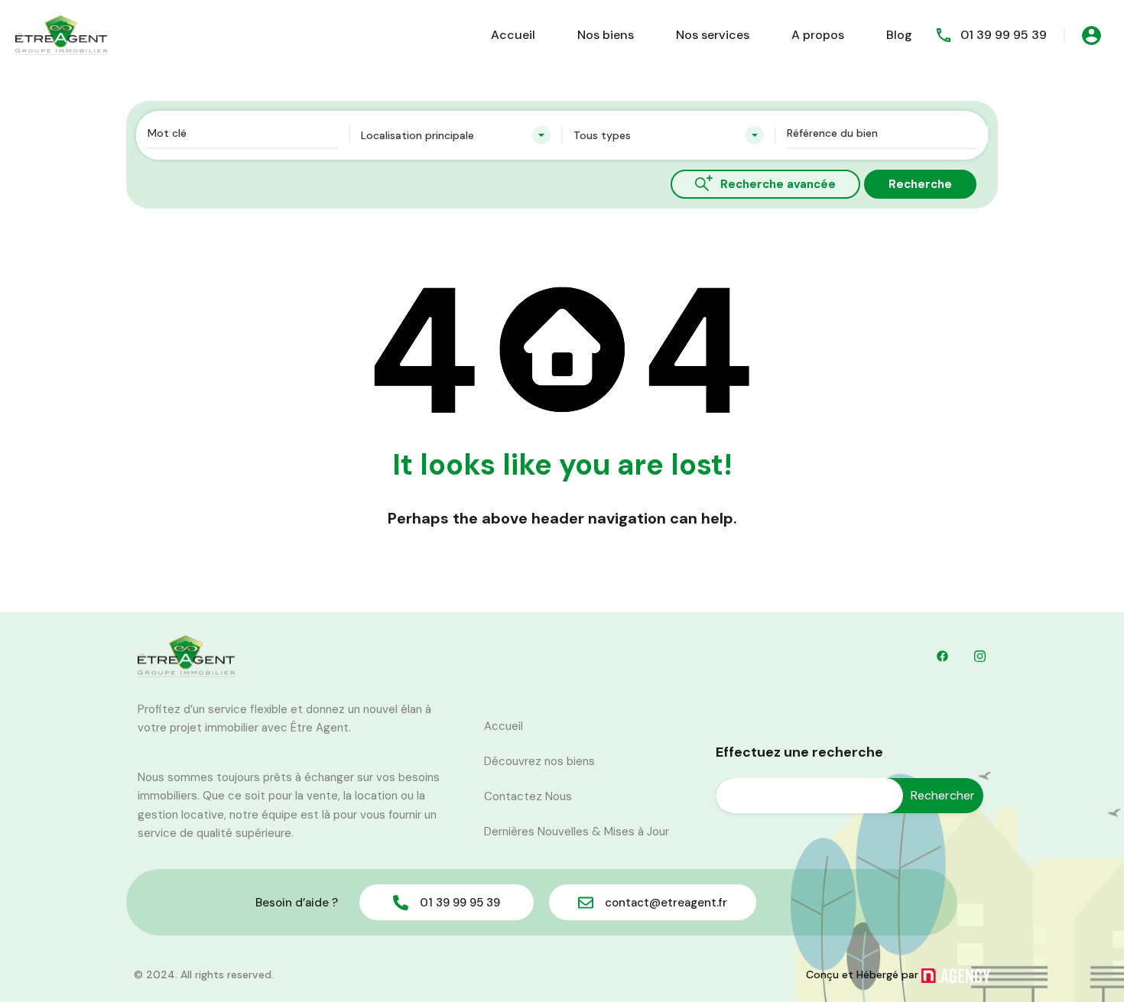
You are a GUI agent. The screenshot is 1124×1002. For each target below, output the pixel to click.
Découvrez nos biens (539, 761)
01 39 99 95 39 (1003, 35)
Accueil (513, 35)
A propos (817, 35)
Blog (899, 35)
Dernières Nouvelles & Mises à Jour (576, 831)
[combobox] (456, 135)
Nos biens (605, 35)
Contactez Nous (528, 796)
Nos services (712, 35)
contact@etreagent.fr (666, 902)
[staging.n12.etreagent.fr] (61, 34)
